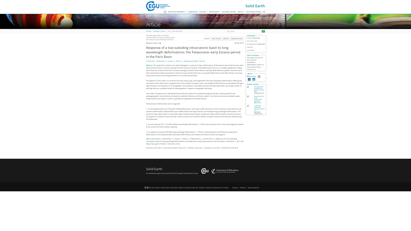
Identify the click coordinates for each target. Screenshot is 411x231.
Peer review (216, 39)
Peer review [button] (214, 12)
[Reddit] (259, 76)
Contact (235, 188)
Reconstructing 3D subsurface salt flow (259, 98)
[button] (228, 31)
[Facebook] (249, 79)
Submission (193, 12)
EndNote (251, 50)
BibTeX (250, 47)
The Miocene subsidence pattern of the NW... (259, 89)
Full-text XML (252, 41)
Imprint (243, 188)
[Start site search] (263, 31)
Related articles (237, 39)
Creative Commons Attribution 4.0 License (214, 188)
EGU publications (253, 12)
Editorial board (229, 12)
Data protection (253, 188)
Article (207, 39)
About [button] (240, 12)
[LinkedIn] (253, 79)
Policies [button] (202, 12)
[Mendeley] (251, 76)
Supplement (252, 44)
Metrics (226, 39)
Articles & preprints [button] (176, 12)
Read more (252, 69)
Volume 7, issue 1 (160, 31)
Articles (148, 31)
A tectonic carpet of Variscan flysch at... (259, 108)
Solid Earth (255, 5)
